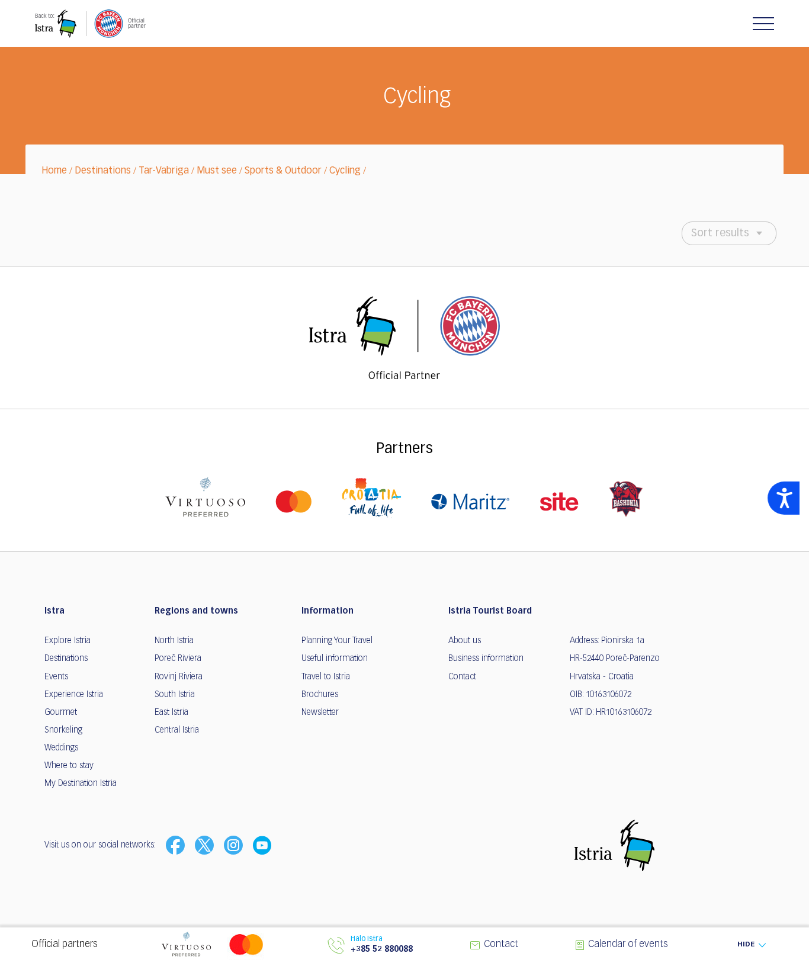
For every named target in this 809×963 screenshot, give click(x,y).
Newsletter (320, 712)
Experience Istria (73, 695)
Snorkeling (63, 730)
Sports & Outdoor (283, 171)
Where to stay (69, 766)
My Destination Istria (80, 783)
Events (56, 677)
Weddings (61, 748)
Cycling (345, 171)
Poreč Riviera (178, 658)
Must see (217, 171)
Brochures (319, 695)
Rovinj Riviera (179, 677)
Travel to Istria (325, 677)
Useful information (334, 658)
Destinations (103, 171)
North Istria (174, 641)
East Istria (171, 712)
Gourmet (60, 712)
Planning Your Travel (337, 641)
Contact (462, 677)
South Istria (175, 695)
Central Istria (177, 730)
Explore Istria (67, 641)
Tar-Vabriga (164, 171)
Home (54, 171)
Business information (486, 658)
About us (464, 641)
